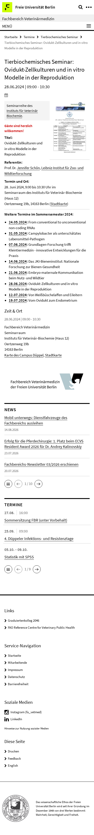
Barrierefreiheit (18, 684)
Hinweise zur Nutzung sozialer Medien (26, 728)
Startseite (10, 37)
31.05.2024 (18, 233)
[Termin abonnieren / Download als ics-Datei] (47, 95)
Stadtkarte (58, 203)
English (13, 765)
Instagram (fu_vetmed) (26, 712)
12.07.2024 (18, 294)
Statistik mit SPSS (19, 556)
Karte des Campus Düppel (24, 355)
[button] (8, 483)
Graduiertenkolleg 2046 (23, 620)
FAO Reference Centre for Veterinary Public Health (41, 627)
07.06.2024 (18, 244)
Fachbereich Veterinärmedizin (28, 18)
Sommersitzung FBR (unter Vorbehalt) (35, 520)
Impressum (15, 670)
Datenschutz (16, 677)
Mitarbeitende (17, 662)
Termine (29, 37)
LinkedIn (16, 719)
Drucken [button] (13, 751)
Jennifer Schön (28, 167)
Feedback (14, 758)
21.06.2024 (18, 272)
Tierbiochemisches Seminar (59, 37)
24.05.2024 (18, 222)
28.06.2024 (18, 283)
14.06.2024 (18, 261)
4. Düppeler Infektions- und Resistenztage (38, 538)
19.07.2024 (18, 300)
